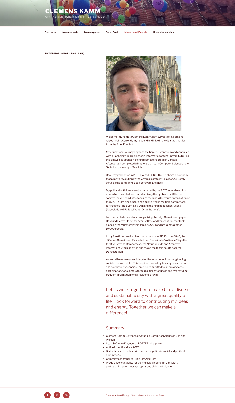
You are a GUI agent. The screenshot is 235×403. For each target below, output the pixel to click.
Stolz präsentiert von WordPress (147, 395)
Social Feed (112, 32)
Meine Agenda (92, 32)
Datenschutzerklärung (117, 395)
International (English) (135, 32)
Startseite (50, 32)
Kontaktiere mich (162, 32)
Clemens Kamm (73, 11)
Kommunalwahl (70, 32)
